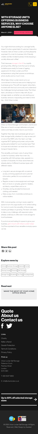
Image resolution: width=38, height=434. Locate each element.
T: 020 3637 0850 (7, 376)
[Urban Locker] (14, 4)
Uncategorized (28, 274)
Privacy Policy (6, 352)
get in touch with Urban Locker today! (21, 224)
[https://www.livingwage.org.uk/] (12, 418)
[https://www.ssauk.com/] (22, 418)
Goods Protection (8, 345)
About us (10, 315)
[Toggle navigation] (35, 4)
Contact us (12, 319)
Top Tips (20, 274)
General (21, 266)
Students (13, 274)
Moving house (6, 270)
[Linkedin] (9, 251)
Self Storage (28, 32)
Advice (4, 266)
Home (27, 266)
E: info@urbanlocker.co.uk (10, 381)
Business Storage (19, 32)
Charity (4, 338)
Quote (7, 311)
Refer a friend (6, 342)
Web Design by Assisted (23, 427)
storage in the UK (18, 63)
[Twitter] (6, 251)
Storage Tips (5, 274)
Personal (14, 270)
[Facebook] (2, 251)
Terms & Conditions (8, 349)
